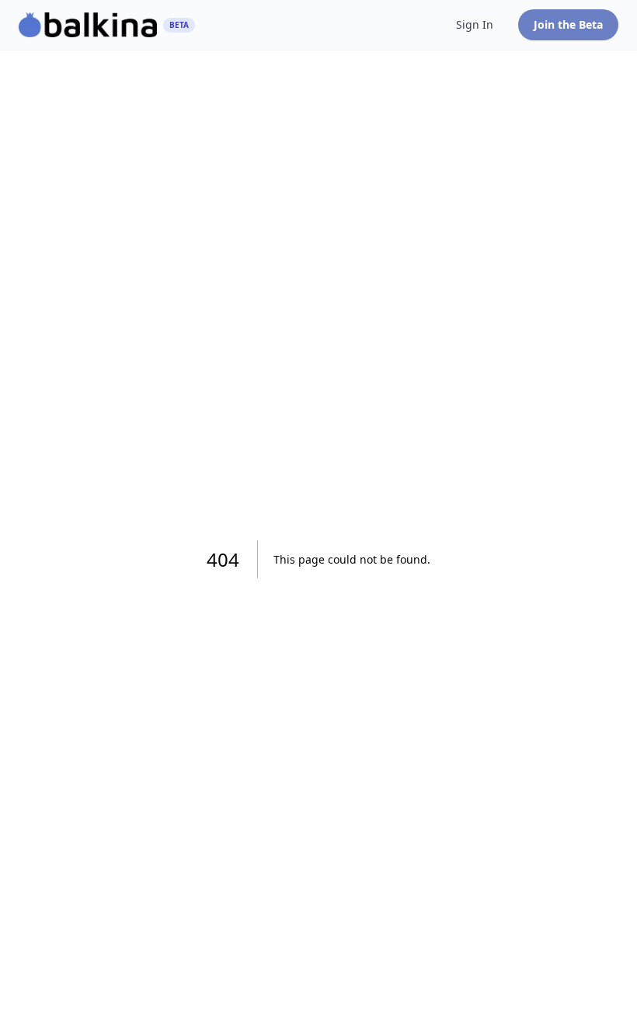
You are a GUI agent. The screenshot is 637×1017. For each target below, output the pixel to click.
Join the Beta (568, 24)
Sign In (474, 24)
